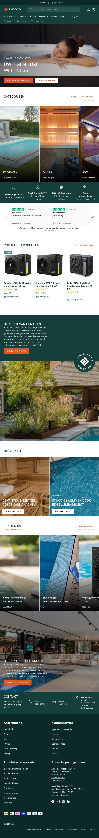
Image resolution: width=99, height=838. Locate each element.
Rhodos (11, 824)
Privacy (54, 734)
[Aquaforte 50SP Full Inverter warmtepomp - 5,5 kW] (18, 265)
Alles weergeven (84, 245)
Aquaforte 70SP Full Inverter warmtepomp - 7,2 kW (49, 284)
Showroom (8, 21)
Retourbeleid (57, 739)
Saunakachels (10, 778)
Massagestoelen (11, 793)
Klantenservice (22, 21)
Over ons (8, 802)
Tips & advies (37, 21)
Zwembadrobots (11, 773)
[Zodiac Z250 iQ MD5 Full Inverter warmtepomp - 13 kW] (81, 265)
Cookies (55, 753)
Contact (55, 748)
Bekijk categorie (13, 511)
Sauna (7, 734)
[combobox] (53, 9)
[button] (93, 9)
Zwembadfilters (11, 783)
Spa (5, 739)
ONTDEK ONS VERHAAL (16, 351)
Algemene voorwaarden (62, 729)
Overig (7, 753)
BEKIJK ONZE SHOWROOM (17, 682)
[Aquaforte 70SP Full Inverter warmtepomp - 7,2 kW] (50, 265)
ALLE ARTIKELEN (86, 526)
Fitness (7, 744)
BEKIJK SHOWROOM (47, 80)
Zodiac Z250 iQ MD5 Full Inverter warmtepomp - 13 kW (79, 286)
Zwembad (8, 729)
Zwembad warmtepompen (16, 768)
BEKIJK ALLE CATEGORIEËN (82, 96)
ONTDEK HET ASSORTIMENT (18, 80)
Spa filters (8, 788)
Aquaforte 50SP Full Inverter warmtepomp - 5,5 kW (17, 284)
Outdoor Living (10, 748)
